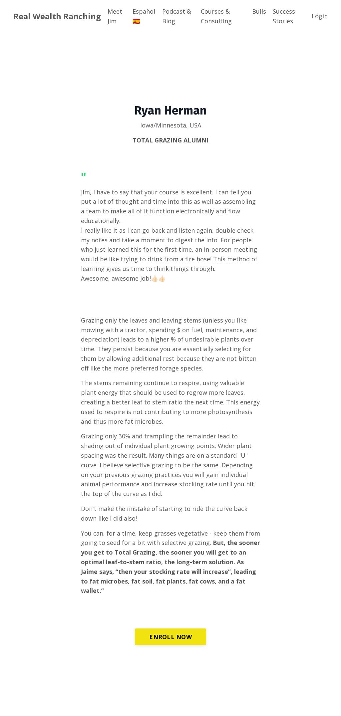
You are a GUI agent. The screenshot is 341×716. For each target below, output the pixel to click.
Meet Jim (115, 16)
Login (320, 16)
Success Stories (284, 16)
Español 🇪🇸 (144, 16)
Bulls (259, 11)
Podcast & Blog (176, 16)
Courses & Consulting (216, 16)
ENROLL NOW (170, 637)
